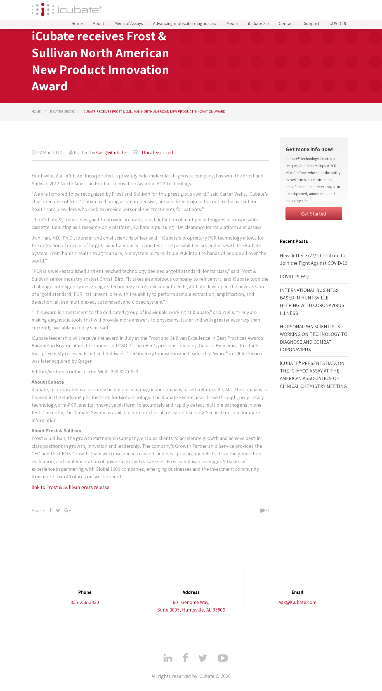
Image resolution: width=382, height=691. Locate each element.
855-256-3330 (84, 602)
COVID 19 (337, 23)
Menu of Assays (128, 23)
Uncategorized (62, 111)
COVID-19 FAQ (294, 276)
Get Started (313, 213)
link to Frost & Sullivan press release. (71, 487)
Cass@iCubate (111, 152)
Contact (286, 23)
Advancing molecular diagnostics (184, 23)
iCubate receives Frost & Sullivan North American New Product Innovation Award (153, 111)
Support (311, 23)
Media (232, 23)
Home (77, 23)
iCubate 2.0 (258, 23)
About (98, 23)
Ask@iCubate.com (297, 602)
